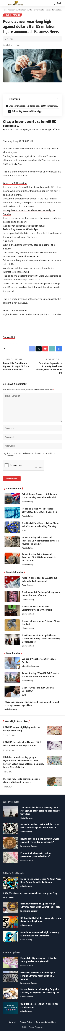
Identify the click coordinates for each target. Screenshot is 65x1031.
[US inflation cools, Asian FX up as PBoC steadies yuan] (10, 1008)
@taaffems (54, 129)
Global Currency (28, 599)
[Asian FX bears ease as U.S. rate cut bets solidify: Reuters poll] (12, 582)
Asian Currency (27, 585)
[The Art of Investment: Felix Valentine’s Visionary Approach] (12, 610)
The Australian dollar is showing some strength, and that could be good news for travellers (40, 810)
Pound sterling (12, 15)
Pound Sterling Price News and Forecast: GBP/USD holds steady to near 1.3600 (39, 557)
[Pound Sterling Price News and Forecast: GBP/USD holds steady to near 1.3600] (12, 558)
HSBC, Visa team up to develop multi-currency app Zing (30, 893)
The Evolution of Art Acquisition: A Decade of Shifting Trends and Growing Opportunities (41, 638)
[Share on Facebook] (32, 348)
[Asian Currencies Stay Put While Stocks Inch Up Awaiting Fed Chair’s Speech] (10, 828)
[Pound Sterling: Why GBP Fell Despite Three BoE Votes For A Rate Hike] (12, 677)
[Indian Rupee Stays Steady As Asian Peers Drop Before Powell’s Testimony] (10, 883)
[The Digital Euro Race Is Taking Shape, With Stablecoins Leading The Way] (12, 527)
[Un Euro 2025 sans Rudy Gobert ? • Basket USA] (12, 691)
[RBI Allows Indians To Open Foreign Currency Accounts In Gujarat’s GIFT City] (10, 907)
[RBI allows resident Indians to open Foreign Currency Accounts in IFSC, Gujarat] (10, 976)
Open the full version (15, 183)
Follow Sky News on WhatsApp (27, 111)
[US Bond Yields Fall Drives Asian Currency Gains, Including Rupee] (10, 922)
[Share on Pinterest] (45, 348)
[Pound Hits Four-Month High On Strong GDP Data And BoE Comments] (10, 936)
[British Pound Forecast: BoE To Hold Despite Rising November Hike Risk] (12, 498)
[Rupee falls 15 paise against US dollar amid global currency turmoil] (10, 962)
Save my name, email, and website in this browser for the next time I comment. (31, 454)
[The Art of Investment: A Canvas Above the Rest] (12, 625)
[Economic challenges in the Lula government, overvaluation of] (10, 857)
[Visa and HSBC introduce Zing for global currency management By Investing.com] (10, 993)
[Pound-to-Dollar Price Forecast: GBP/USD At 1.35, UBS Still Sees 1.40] (12, 512)
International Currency (30, 666)
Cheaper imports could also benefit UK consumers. (33, 106)
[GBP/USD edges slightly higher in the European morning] (54, 730)
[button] (5, 3)
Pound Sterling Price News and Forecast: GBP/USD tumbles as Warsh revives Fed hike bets (40, 540)
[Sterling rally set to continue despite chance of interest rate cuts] (54, 781)
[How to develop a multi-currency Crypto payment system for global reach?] (10, 843)
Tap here (8, 240)
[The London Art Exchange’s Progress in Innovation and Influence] (12, 596)
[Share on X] (39, 348)
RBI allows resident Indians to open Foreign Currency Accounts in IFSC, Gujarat (37, 975)
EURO (24, 530)
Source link (9, 337)
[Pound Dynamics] (15, 3)
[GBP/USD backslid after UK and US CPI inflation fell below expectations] (54, 745)
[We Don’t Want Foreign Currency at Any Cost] (12, 663)
